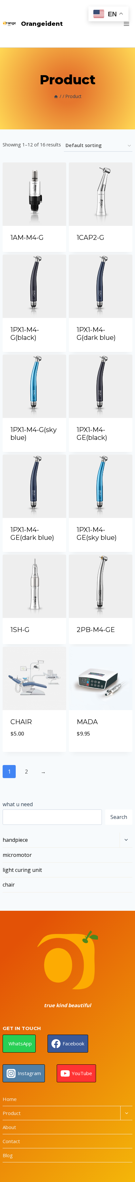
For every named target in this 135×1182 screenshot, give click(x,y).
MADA (87, 722)
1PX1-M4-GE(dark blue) (32, 533)
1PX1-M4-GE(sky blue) (97, 533)
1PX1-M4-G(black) (24, 333)
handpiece (15, 839)
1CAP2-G (90, 237)
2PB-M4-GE (96, 630)
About (9, 1127)
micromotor (17, 854)
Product (12, 1113)
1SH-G (19, 630)
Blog (8, 1155)
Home (10, 1099)
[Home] (56, 96)
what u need (18, 804)
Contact (11, 1141)
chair (9, 884)
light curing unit (22, 870)
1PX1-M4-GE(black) (92, 433)
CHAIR (21, 722)
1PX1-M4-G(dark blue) (96, 333)
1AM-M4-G (27, 237)
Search (118, 817)
